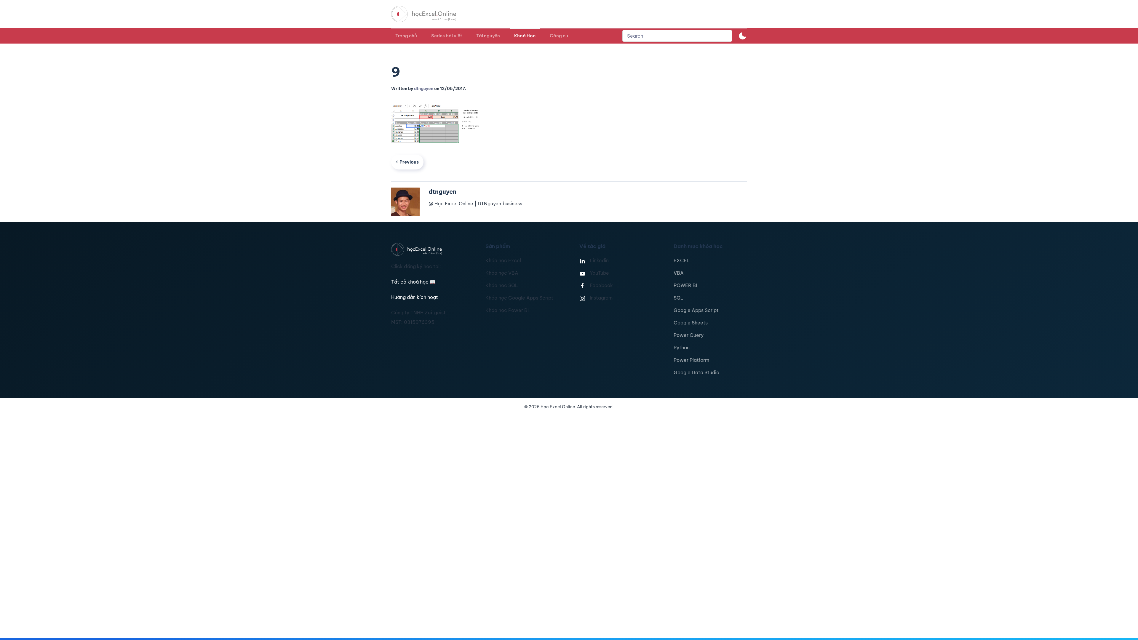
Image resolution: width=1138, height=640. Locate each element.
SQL (678, 298)
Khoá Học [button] (525, 36)
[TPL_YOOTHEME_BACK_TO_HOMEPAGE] (429, 14)
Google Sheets (691, 323)
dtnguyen (423, 88)
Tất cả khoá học (413, 282)
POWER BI (685, 285)
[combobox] (677, 36)
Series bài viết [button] (446, 36)
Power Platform (691, 360)
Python (682, 348)
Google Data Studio (696, 372)
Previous (409, 162)
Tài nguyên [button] (488, 36)
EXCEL (682, 260)
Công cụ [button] (559, 36)
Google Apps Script (696, 310)
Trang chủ (406, 36)
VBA (679, 273)
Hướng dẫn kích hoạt (414, 297)
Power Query (689, 335)
